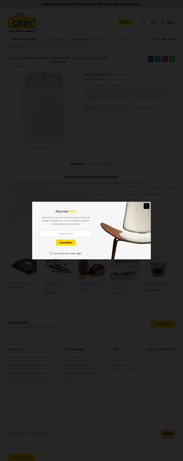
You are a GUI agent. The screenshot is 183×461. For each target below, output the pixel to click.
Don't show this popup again (67, 253)
